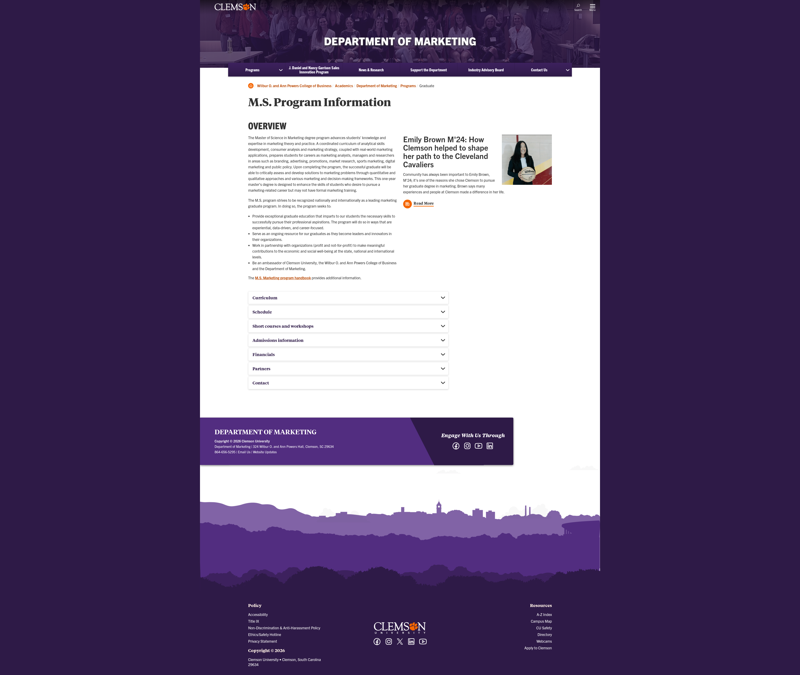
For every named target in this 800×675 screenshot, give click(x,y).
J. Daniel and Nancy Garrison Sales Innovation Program (314, 69)
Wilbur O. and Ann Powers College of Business (294, 85)
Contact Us (539, 69)
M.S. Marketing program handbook (283, 277)
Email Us (244, 452)
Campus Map (541, 621)
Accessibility (258, 614)
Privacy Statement (262, 641)
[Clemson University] (235, 11)
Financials (263, 354)
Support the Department (428, 69)
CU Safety (544, 627)
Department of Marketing (376, 85)
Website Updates (265, 452)
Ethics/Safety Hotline (264, 634)
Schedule (262, 312)
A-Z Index (544, 614)
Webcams (544, 641)
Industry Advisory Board (486, 69)
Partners (261, 368)
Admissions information (278, 340)
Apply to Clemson (538, 647)
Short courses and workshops (283, 326)
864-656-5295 (225, 452)
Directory (545, 634)
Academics (344, 85)
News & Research (371, 69)
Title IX (253, 621)
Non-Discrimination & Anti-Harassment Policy (284, 627)
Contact (260, 382)
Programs (252, 69)
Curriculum (264, 297)
